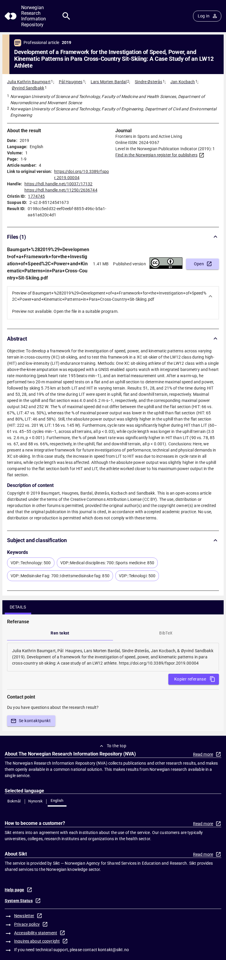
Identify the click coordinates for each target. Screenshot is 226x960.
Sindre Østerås (148, 81)
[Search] (66, 16)
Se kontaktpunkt (35, 720)
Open (199, 263)
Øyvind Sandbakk (28, 88)
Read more (203, 754)
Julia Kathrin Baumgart (29, 81)
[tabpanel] (113, 657)
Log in (204, 16)
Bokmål (14, 801)
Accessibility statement (35, 932)
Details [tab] (18, 607)
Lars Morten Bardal (109, 81)
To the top (116, 745)
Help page (14, 889)
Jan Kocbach (182, 81)
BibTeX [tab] (165, 633)
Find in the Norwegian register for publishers (156, 155)
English (57, 800)
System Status (19, 900)
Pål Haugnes (70, 81)
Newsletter (24, 915)
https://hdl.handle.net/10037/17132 (58, 183)
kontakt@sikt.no (113, 949)
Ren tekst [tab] (60, 633)
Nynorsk (35, 801)
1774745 (36, 196)
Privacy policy (27, 924)
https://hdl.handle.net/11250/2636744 (60, 190)
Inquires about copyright (37, 941)
